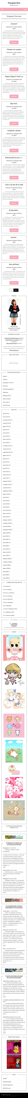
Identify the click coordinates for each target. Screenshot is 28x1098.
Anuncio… (5, 376)
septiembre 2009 (7, 529)
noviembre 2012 (7, 420)
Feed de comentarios (8, 1085)
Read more (14, 42)
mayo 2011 (5, 465)
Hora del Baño (14, 264)
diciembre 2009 (6, 520)
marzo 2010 (6, 510)
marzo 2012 (6, 436)
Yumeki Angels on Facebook (12, 340)
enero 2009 (6, 555)
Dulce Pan (8, 586)
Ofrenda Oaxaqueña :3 (8, 389)
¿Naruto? (14, 24)
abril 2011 (5, 468)
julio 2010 (5, 497)
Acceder (5, 1078)
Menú (25, 9)
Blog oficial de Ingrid (11, 343)
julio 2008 (5, 571)
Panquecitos (14, 3)
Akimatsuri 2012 (7, 395)
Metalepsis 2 (6, 848)
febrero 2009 (6, 552)
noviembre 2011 (7, 445)
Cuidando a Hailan (14, 131)
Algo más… (14, 103)
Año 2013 (5, 386)
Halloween (5, 392)
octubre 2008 (6, 565)
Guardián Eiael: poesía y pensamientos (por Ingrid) (14, 906)
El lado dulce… (14, 210)
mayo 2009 (5, 542)
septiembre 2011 (7, 452)
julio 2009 (5, 536)
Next (16, 290)
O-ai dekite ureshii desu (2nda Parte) (11, 1000)
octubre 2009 (6, 526)
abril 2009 (5, 545)
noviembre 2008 (7, 562)
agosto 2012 (6, 426)
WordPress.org (6, 1088)
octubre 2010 (6, 487)
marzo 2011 (6, 471)
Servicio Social (6, 405)
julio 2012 (5, 429)
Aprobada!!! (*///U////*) (8, 382)
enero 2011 (6, 478)
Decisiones (5, 929)
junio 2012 (5, 433)
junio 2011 (5, 462)
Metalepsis (5, 878)
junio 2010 (5, 500)
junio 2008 (5, 574)
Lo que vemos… (6, 911)
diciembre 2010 (6, 481)
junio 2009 (5, 539)
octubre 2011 (6, 449)
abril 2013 (5, 413)
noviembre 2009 (7, 523)
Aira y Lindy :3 (6, 402)
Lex (4, 605)
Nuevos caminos (7, 398)
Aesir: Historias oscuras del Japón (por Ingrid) (15, 976)
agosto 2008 (6, 568)
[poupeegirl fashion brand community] (14, 626)
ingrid (14, 28)
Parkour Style (6, 870)
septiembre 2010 (7, 491)
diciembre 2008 (6, 558)
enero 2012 (6, 442)
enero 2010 (6, 516)
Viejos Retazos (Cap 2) (8, 1017)
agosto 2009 (6, 532)
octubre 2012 (6, 423)
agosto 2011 (6, 455)
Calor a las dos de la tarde (14, 185)
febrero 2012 (6, 439)
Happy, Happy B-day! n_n (14, 76)
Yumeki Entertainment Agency (12, 338)
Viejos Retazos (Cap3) (8, 981)
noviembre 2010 (7, 484)
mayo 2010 (5, 503)
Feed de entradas (7, 1081)
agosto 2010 (6, 494)
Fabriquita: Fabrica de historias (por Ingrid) (14, 843)
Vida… (4, 948)
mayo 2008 (5, 578)
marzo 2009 (6, 549)
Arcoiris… (14, 237)
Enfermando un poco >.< (14, 158)
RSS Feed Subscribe (14, 350)
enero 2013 (6, 416)
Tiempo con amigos (14, 49)
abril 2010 (5, 507)
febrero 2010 (6, 513)
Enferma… (5, 379)
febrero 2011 (6, 474)
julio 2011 (5, 458)
